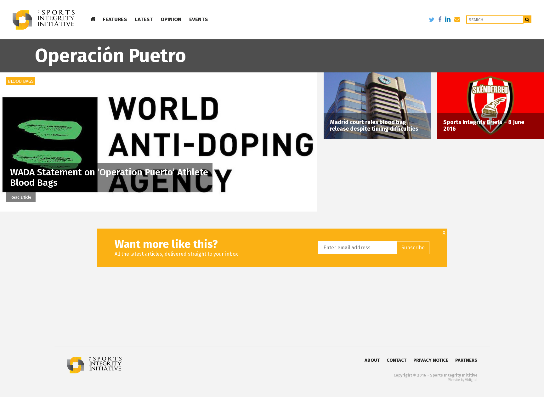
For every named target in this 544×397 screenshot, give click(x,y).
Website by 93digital (462, 380)
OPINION (171, 19)
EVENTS (198, 19)
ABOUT (372, 360)
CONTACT (396, 360)
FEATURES (115, 19)
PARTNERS (466, 360)
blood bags (21, 81)
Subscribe (413, 248)
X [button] (444, 232)
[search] (527, 19)
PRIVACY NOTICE (430, 360)
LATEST (144, 19)
